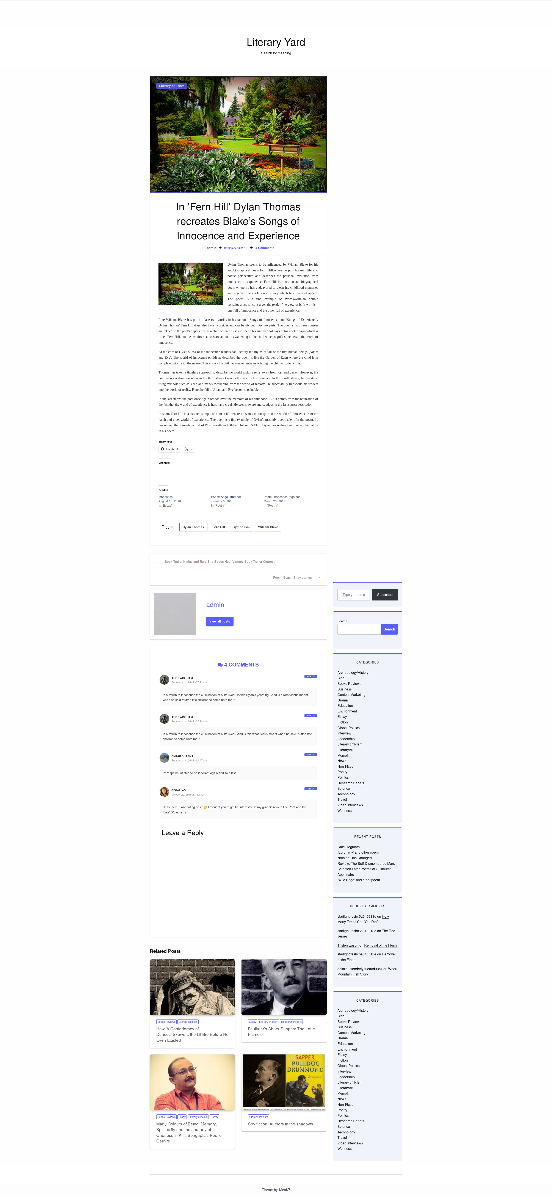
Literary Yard (276, 41)
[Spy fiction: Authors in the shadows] (284, 1082)
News (341, 760)
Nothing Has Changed (354, 857)
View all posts (219, 621)
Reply (311, 676)
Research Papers (291, 1021)
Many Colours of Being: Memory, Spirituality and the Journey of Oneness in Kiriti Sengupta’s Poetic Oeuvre (188, 1132)
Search (342, 621)
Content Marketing (351, 694)
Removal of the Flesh (380, 945)
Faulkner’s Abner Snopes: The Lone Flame (281, 1031)
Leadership (346, 738)
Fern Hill (218, 527)
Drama (342, 700)
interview (344, 733)
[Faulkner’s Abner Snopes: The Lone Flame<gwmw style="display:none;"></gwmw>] (284, 987)
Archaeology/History (353, 672)
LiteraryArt (345, 749)
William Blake (268, 527)
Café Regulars (348, 846)
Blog (341, 677)
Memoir (343, 755)
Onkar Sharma (182, 756)
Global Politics (348, 727)
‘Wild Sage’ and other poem (358, 879)
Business (344, 689)
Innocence (165, 497)
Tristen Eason (348, 945)
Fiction (342, 722)
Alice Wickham (182, 678)
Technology (346, 793)
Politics (343, 777)
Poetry (214, 1117)
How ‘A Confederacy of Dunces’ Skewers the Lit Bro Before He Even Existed (192, 1034)
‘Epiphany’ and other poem (358, 852)
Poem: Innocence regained (282, 497)
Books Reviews (166, 1021)
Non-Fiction (346, 766)
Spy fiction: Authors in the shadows (280, 1124)
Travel (342, 799)
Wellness (344, 810)
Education (345, 705)
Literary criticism (172, 86)
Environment (347, 711)
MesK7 (284, 1190)
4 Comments (265, 248)
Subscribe (385, 594)
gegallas (178, 790)
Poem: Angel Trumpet (226, 497)
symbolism (241, 527)
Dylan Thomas (193, 527)
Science (343, 788)
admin (211, 248)
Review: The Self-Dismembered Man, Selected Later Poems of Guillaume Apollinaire (366, 869)
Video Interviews (350, 804)
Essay (252, 1021)
